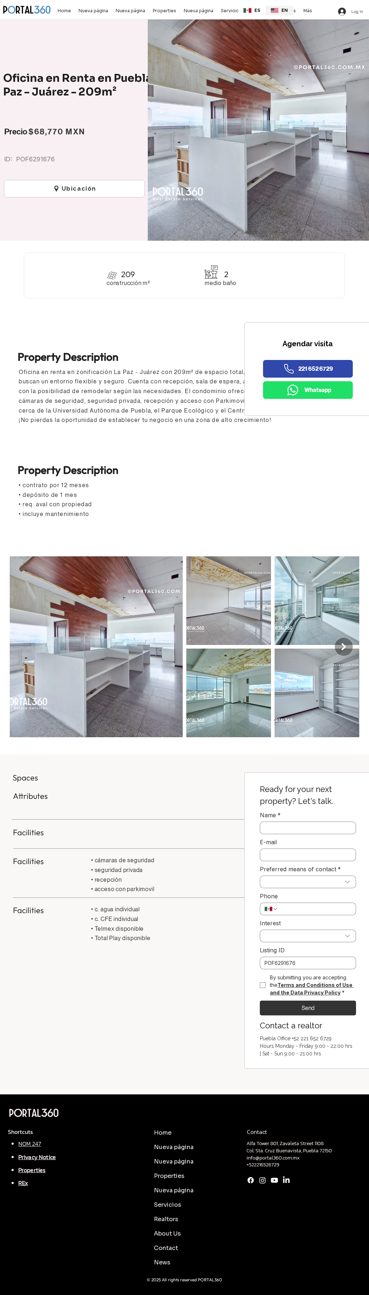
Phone (269, 896)
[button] (231, 10)
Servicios (167, 1205)
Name (270, 815)
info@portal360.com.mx (272, 1158)
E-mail (268, 842)
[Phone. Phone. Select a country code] (271, 909)
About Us (167, 1233)
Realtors (166, 1219)
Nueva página (174, 1147)
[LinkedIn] (286, 1180)
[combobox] (308, 882)
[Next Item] (344, 647)
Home (163, 1132)
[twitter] (262, 1180)
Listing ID (272, 950)
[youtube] (274, 1180)
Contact (166, 1248)
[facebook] (250, 1180)
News (162, 1262)
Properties (169, 1176)
